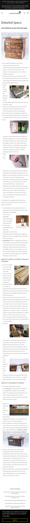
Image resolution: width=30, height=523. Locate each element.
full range (23, 28)
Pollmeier (8, 388)
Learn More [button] (6, 516)
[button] (2, 13)
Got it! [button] (15, 520)
